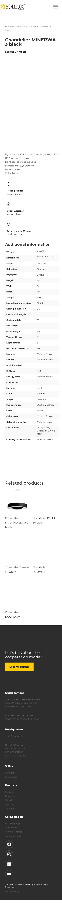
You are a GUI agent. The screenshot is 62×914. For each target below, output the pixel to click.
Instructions (11, 804)
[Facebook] (9, 844)
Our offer (9, 796)
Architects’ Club (13, 836)
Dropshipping (12, 823)
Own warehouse (13, 831)
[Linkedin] (9, 864)
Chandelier (19, 26)
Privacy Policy (12, 891)
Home (8, 26)
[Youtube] (9, 874)
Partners (9, 772)
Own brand (11, 827)
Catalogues (11, 808)
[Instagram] (9, 854)
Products (9, 792)
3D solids (9, 800)
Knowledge (11, 777)
